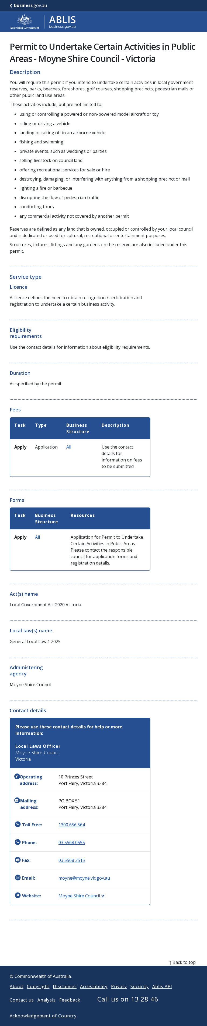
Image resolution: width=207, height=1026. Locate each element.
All (68, 447)
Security (139, 986)
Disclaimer (65, 986)
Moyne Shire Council (81, 896)
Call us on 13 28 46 (127, 999)
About (16, 986)
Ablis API (162, 986)
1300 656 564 (71, 825)
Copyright (38, 986)
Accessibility (93, 986)
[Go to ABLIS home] (43, 21)
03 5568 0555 (71, 842)
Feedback (69, 1000)
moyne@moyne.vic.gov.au (84, 878)
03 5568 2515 (71, 860)
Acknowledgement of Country (43, 1016)
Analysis (46, 1000)
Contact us (22, 1000)
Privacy (119, 986)
